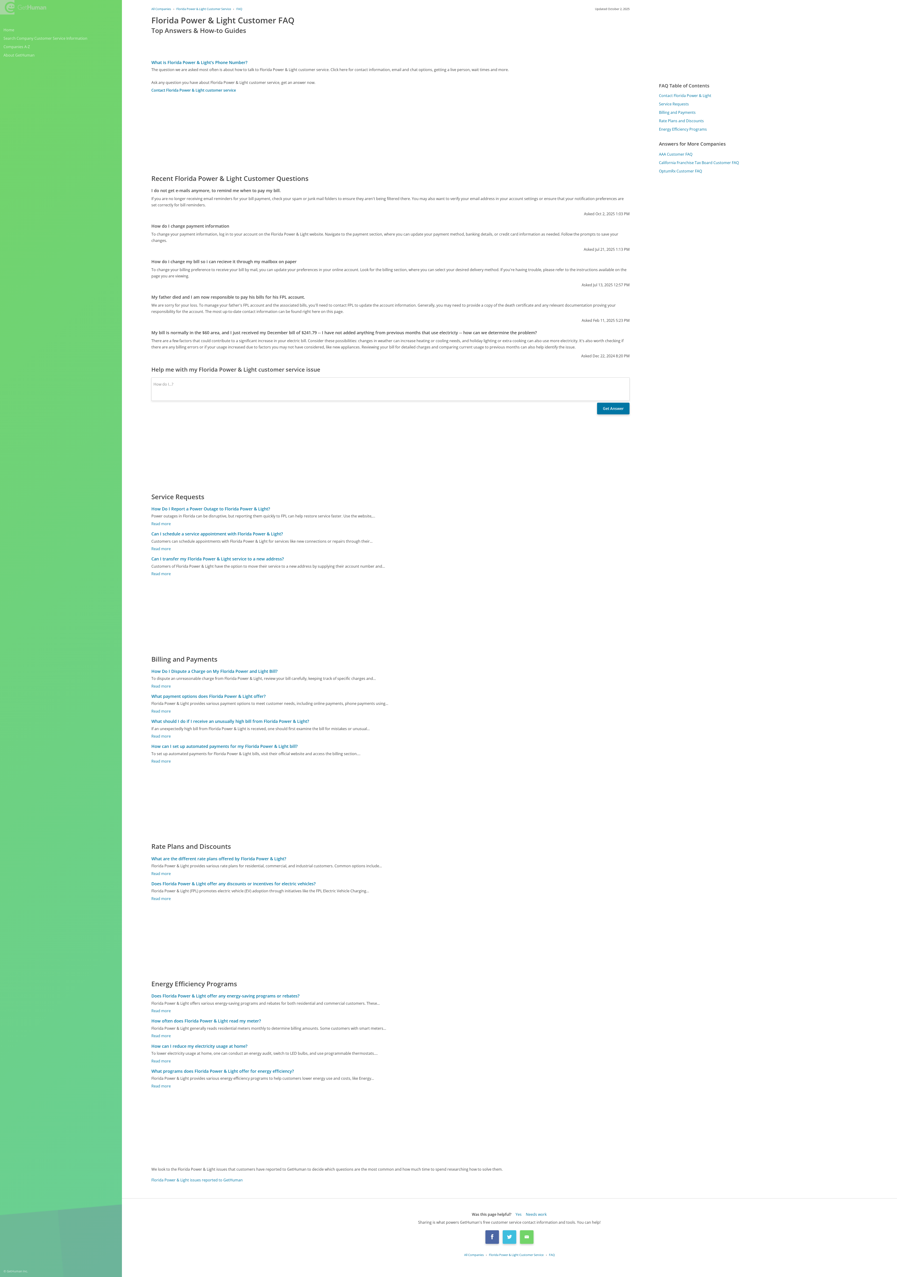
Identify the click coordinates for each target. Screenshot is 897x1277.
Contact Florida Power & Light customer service (193, 90)
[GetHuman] (23, 7)
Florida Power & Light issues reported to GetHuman (197, 1180)
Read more (161, 523)
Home (9, 29)
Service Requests (674, 104)
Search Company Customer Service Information (45, 38)
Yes (519, 1214)
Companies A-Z (17, 46)
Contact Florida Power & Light (685, 95)
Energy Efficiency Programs (683, 129)
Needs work (536, 1214)
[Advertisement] (291, 133)
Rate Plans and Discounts (681, 120)
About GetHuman (19, 55)
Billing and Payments (677, 112)
